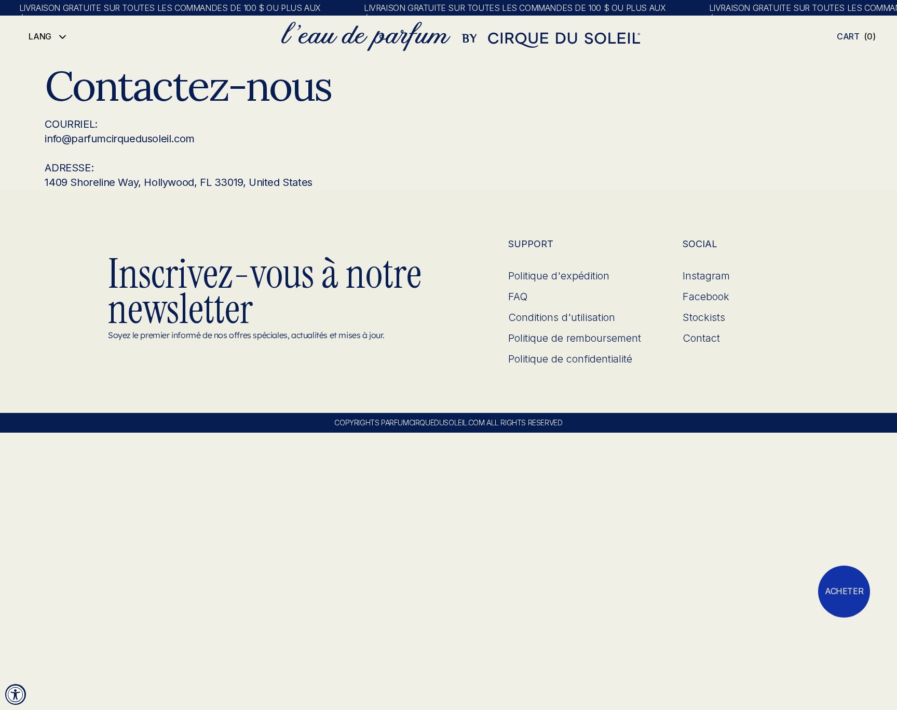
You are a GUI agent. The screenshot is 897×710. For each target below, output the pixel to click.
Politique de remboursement (574, 338)
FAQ (517, 296)
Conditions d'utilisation (561, 317)
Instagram (706, 276)
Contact (701, 338)
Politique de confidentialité (570, 359)
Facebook (706, 296)
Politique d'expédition (558, 276)
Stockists (704, 317)
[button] (856, 36)
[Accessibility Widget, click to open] (15, 694)
